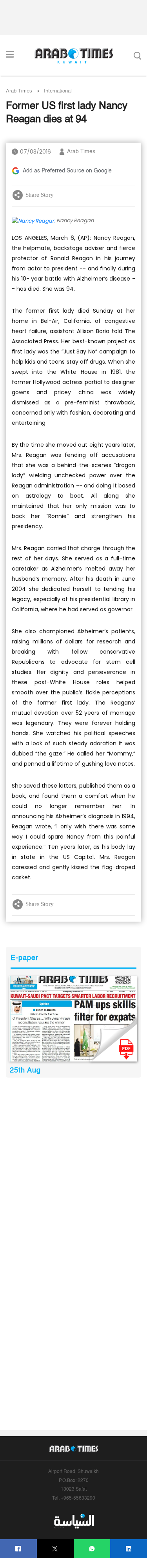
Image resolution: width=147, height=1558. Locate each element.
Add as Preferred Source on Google (67, 171)
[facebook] (18, 1549)
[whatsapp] (92, 1549)
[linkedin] (129, 1549)
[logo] (73, 56)
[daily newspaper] (73, 1019)
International (58, 91)
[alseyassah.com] (73, 1521)
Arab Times (19, 91)
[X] (55, 1549)
